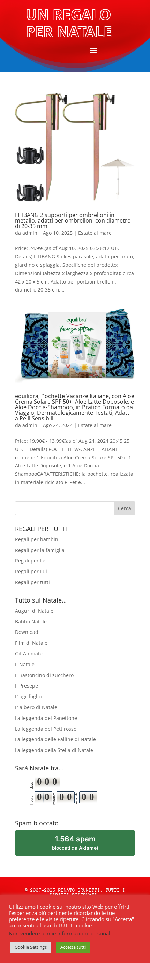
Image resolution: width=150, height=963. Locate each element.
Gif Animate (29, 653)
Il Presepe (26, 685)
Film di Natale (31, 642)
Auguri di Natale (34, 610)
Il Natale (25, 664)
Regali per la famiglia (40, 550)
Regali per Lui (31, 571)
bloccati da (84, 845)
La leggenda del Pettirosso (45, 728)
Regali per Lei (31, 560)
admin (29, 233)
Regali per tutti (32, 582)
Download (26, 632)
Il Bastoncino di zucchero (44, 675)
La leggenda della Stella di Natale (54, 750)
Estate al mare (95, 233)
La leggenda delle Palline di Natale (55, 739)
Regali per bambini (37, 539)
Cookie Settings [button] (31, 947)
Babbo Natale (31, 621)
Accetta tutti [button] (73, 947)
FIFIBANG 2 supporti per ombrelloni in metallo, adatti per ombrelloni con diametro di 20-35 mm (73, 220)
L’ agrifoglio (28, 696)
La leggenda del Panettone (46, 718)
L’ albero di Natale (36, 707)
